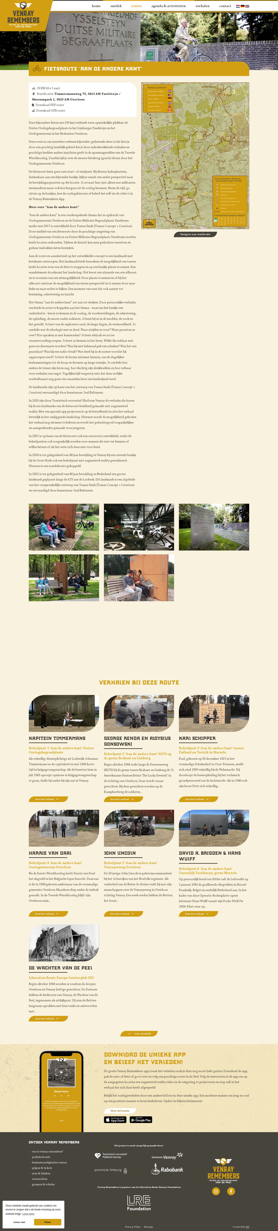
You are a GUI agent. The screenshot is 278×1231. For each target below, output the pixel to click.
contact (225, 6)
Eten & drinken (41, 1173)
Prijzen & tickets (42, 1168)
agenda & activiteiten (168, 6)
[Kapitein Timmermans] (64, 713)
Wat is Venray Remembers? (47, 1151)
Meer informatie (120, 1111)
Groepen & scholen (43, 1184)
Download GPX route (50, 110)
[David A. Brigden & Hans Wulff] (214, 828)
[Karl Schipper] (214, 713)
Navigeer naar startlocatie (195, 234)
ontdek (116, 6)
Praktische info (41, 1157)
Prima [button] (48, 1222)
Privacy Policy (133, 1227)
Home (96, 6)
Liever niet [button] (19, 1222)
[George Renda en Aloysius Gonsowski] (139, 713)
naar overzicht (142, 1033)
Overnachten (39, 1179)
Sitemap (148, 1227)
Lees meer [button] (28, 1213)
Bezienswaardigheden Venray (49, 1162)
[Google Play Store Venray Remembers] (141, 1119)
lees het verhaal (44, 799)
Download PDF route (50, 105)
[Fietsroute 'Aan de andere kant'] (64, 527)
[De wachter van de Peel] (64, 942)
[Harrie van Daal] (64, 828)
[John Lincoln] (139, 828)
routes (136, 6)
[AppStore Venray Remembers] (117, 1119)
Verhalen (202, 6)
